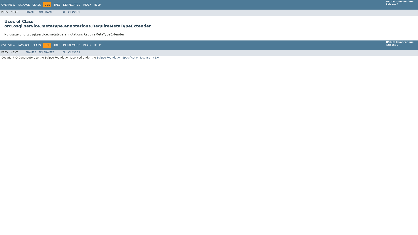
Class (36, 4)
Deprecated (71, 4)
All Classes (71, 12)
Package (24, 4)
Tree (57, 4)
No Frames (46, 12)
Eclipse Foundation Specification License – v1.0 (128, 57)
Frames (31, 12)
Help (97, 4)
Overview (8, 4)
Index (87, 4)
